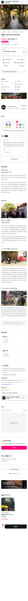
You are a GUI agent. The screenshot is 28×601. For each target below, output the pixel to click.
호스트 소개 (24, 105)
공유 (22, 6)
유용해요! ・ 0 (8, 152)
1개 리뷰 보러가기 (14, 159)
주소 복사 (24, 410)
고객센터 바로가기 (15, 469)
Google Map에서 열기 (6, 384)
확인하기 (15, 447)
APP (21, 2)
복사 (18, 473)
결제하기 (16, 526)
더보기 (4, 149)
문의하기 (23, 108)
